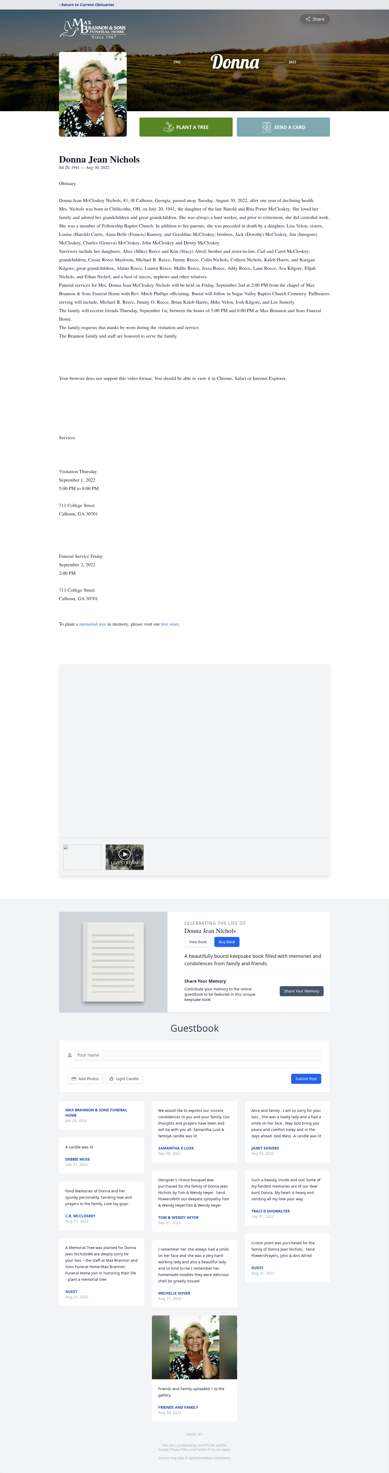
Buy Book (227, 941)
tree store (170, 624)
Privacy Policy (179, 1449)
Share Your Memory (301, 991)
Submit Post (306, 1078)
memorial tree (92, 624)
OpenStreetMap (200, 1458)
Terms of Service (209, 1449)
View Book (198, 941)
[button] (194, 1347)
